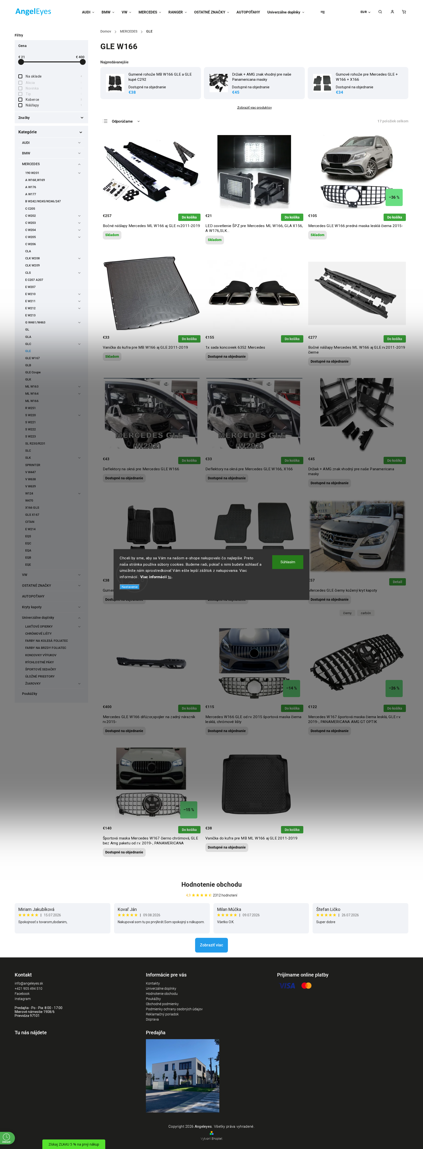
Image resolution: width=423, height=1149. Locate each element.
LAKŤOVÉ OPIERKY (39, 626)
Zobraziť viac (211, 945)
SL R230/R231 (35, 443)
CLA (28, 251)
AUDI (26, 143)
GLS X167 (32, 515)
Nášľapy (54, 105)
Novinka (54, 88)
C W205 (30, 237)
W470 (29, 500)
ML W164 (31, 393)
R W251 (30, 408)
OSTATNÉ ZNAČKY (36, 585)
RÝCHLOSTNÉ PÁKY (39, 662)
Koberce (54, 100)
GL (27, 329)
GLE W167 (32, 358)
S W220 (30, 415)
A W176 (30, 187)
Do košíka (189, 217)
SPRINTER (32, 465)
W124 (29, 493)
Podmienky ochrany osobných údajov (174, 1009)
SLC (28, 450)
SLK (28, 458)
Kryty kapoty (32, 607)
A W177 (30, 194)
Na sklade (54, 76)
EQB (28, 557)
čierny (347, 613)
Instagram (23, 999)
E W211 (30, 301)
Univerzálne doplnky (38, 618)
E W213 (30, 315)
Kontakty (153, 983)
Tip (54, 94)
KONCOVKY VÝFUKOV (41, 655)
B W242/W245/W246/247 (43, 201)
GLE (28, 351)
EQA (28, 550)
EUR (364, 12)
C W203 (30, 223)
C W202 (30, 216)
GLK (28, 379)
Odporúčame (122, 121)
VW (24, 575)
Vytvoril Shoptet (211, 1138)
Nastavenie (130, 587)
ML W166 (31, 401)
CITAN (30, 522)
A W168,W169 (35, 180)
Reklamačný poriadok (162, 1014)
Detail (397, 582)
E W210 (30, 294)
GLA (28, 337)
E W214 (30, 529)
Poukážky (29, 694)
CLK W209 (32, 265)
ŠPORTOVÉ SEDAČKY (40, 669)
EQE (28, 564)
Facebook (22, 994)
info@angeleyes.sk (29, 983)
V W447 (30, 472)
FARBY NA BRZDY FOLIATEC (45, 648)
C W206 (30, 244)
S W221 (30, 422)
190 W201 (32, 173)
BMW (26, 153)
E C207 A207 (34, 280)
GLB (28, 365)
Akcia (54, 83)
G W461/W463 (35, 322)
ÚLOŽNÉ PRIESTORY (40, 676)
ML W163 (31, 386)
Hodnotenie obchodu (211, 884)
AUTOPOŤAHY (33, 596)
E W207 (30, 287)
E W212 (30, 308)
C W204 (30, 230)
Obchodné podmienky (162, 1004)
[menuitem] (90, 12)
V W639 (30, 486)
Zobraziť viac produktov (254, 107)
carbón (366, 613)
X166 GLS (32, 507)
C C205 (30, 208)
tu (169, 577)
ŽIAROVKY (33, 683)
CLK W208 (32, 258)
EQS (28, 536)
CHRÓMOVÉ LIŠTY (38, 633)
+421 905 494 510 (28, 988)
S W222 (30, 429)
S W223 (30, 436)
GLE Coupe (33, 372)
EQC (28, 543)
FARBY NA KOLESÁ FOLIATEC (46, 641)
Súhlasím (288, 562)
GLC (28, 344)
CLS (28, 273)
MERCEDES (31, 164)
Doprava (152, 1019)
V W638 (30, 479)
